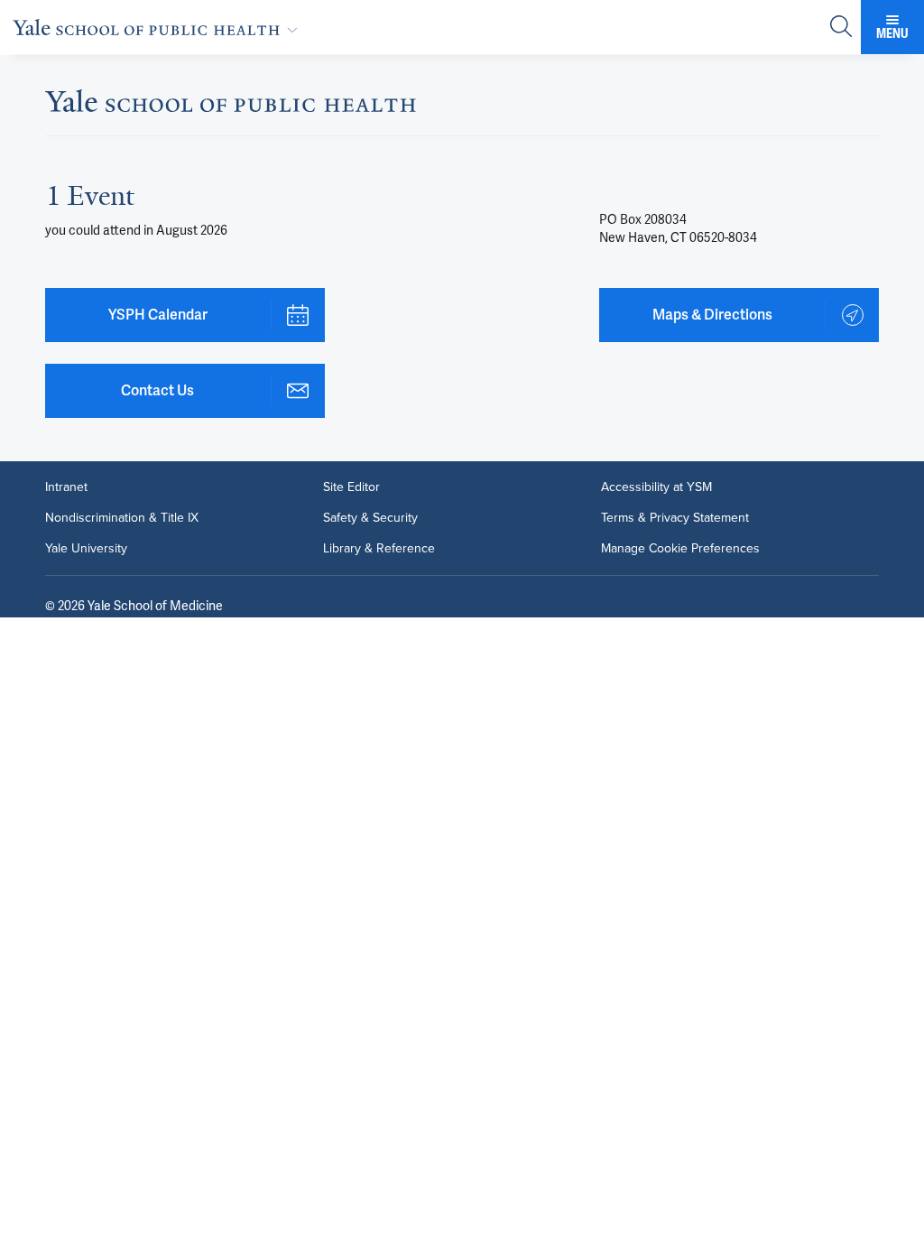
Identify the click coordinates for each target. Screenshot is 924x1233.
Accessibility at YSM (656, 487)
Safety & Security (370, 518)
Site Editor (351, 487)
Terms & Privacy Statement (675, 518)
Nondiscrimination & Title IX (122, 518)
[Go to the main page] (158, 27)
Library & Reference (379, 549)
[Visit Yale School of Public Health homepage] (230, 106)
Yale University (86, 549)
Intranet (66, 487)
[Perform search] (841, 27)
